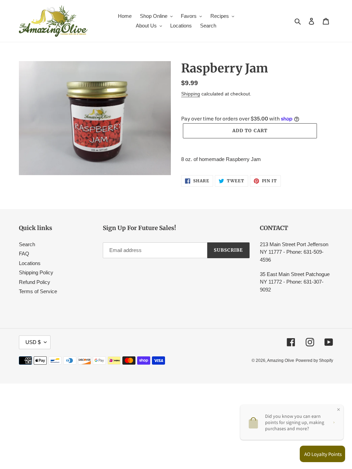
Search (27, 244)
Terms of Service (38, 291)
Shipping (190, 93)
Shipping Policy (36, 272)
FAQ (24, 253)
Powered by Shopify (314, 360)
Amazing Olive (280, 360)
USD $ (33, 342)
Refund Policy (34, 282)
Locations (30, 263)
